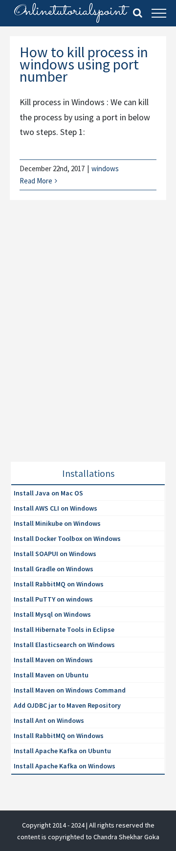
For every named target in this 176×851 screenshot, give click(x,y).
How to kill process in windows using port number (84, 64)
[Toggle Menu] (159, 13)
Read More (36, 180)
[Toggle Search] (137, 13)
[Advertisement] (88, 343)
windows (105, 168)
